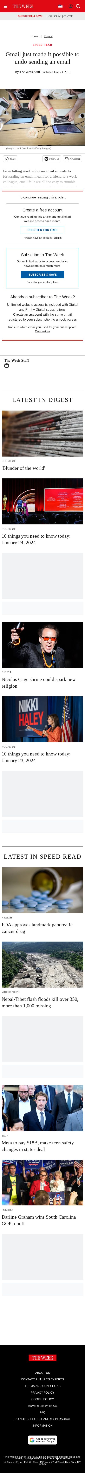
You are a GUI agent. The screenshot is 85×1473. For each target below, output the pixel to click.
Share (12, 158)
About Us (42, 1372)
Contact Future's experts (42, 1379)
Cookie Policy (42, 1399)
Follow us (54, 158)
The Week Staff (30, 72)
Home (34, 36)
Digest (48, 36)
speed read (42, 45)
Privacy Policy (42, 1392)
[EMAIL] (7, 365)
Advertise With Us (42, 1405)
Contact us (42, 331)
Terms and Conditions (42, 1386)
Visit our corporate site (56, 1458)
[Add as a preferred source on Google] (42, 1440)
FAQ (42, 1412)
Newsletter (75, 158)
